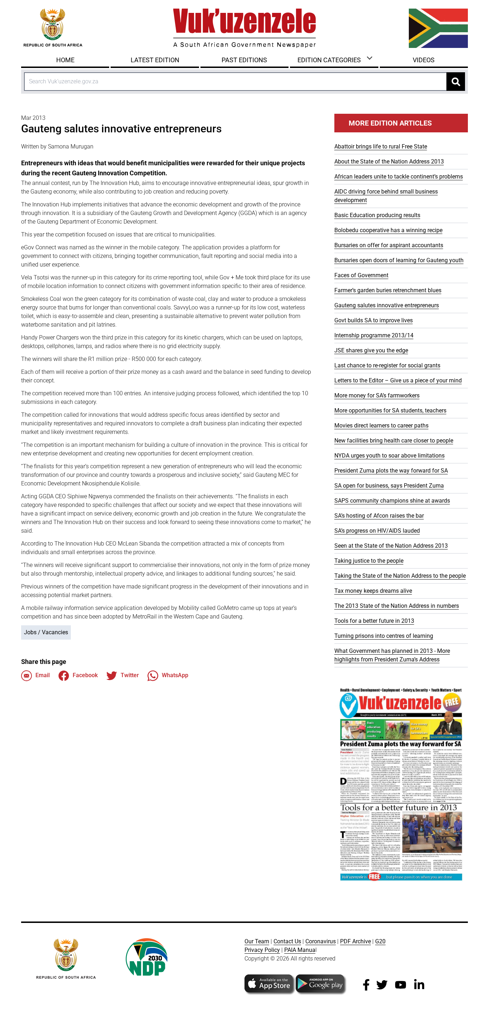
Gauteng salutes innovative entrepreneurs (386, 305)
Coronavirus (320, 941)
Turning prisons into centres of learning (383, 635)
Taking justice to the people (368, 560)
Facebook (85, 675)
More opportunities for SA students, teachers (390, 410)
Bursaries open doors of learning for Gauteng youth (399, 260)
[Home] (244, 28)
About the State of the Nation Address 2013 (389, 161)
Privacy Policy (262, 950)
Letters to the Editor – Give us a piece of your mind (398, 380)
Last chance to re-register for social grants (387, 365)
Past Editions (244, 60)
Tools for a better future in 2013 (374, 620)
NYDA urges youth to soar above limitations (389, 455)
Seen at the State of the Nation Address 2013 (391, 545)
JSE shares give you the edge (371, 350)
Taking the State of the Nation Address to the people (400, 575)
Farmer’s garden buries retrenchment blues (387, 290)
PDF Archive (355, 941)
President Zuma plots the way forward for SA (391, 470)
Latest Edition (155, 60)
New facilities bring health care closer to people (393, 440)
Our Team (257, 941)
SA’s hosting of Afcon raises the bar (379, 515)
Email (42, 675)
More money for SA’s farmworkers (377, 395)
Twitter (130, 675)
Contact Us (287, 941)
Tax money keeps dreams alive (373, 590)
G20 (380, 941)
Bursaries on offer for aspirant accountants (388, 245)
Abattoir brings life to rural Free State (380, 146)
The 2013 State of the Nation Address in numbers (396, 605)
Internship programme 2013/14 (373, 335)
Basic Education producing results (377, 215)
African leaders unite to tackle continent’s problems (398, 176)
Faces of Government (361, 275)
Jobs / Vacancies (46, 632)
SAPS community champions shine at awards (392, 500)
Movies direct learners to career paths (381, 425)
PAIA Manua (299, 950)
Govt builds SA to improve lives (373, 320)
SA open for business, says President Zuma (389, 485)
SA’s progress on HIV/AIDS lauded (377, 530)
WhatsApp (175, 675)
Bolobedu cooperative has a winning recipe (388, 230)
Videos (424, 60)
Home (65, 60)
